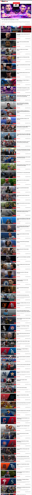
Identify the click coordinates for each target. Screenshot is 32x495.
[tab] (29, 17)
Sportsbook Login (16, 3)
